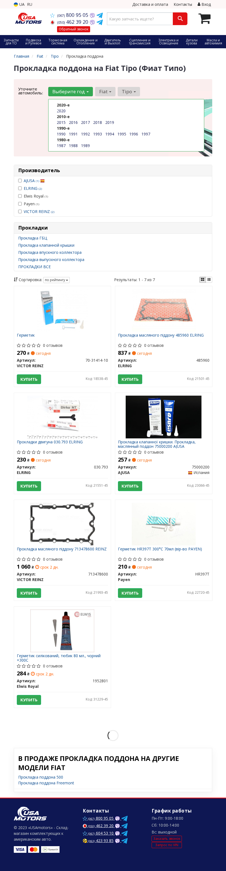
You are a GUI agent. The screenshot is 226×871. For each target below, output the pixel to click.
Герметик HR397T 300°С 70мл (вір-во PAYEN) (160, 549)
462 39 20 (73, 21)
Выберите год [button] (69, 91)
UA (21, 4)
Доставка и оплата (150, 4)
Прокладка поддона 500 (40, 777)
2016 (73, 122)
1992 (85, 134)
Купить (28, 379)
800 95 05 (73, 15)
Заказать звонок (166, 838)
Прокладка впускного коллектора (50, 252)
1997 (145, 134)
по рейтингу (55, 280)
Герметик (26, 335)
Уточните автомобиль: (30, 90)
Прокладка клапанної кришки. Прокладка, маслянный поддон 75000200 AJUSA (157, 444)
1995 (121, 134)
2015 (61, 122)
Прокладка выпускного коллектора (51, 259)
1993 (97, 134)
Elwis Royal (36, 196)
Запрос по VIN (166, 845)
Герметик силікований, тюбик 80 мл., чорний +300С (59, 658)
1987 (61, 145)
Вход (205, 4)
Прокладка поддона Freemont (46, 782)
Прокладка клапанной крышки (46, 245)
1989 (85, 145)
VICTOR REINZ (39, 211)
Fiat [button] (104, 91)
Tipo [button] (127, 91)
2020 (61, 110)
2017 (85, 122)
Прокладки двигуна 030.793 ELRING (50, 442)
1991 (73, 134)
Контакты (183, 4)
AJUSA (31, 180)
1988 (73, 145)
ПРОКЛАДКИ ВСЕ (34, 266)
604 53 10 (101, 833)
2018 (97, 122)
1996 (133, 134)
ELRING (33, 188)
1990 (61, 134)
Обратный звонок (73, 29)
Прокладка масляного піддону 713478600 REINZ (62, 549)
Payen (31, 203)
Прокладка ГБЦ (32, 238)
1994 (109, 134)
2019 (109, 122)
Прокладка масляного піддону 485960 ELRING (161, 335)
